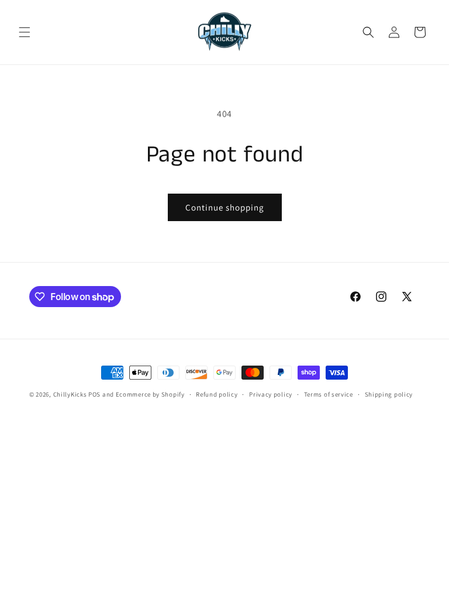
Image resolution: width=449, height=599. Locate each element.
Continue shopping (224, 207)
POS (94, 394)
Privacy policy (270, 394)
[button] (24, 32)
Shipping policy (389, 394)
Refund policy (216, 394)
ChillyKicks (70, 394)
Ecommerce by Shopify (150, 394)
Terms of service (328, 394)
